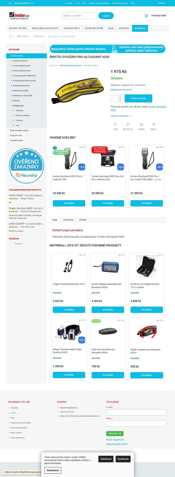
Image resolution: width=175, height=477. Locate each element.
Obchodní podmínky (120, 3)
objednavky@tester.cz (69, 408)
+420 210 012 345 (67, 412)
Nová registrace (115, 439)
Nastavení (53, 470)
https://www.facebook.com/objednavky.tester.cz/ (80, 416)
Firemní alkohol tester (22, 71)
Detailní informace (119, 116)
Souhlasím (123, 459)
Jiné (17, 125)
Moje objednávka (18, 438)
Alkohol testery (16, 56)
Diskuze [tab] (83, 220)
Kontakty (68, 3)
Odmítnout (105, 459)
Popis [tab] (54, 220)
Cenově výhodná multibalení (24, 76)
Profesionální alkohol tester (24, 81)
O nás (77, 3)
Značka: (91, 65)
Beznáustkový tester (21, 86)
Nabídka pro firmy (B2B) (22, 96)
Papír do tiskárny (23, 115)
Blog (84, 3)
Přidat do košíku (138, 98)
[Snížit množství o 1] (120, 100)
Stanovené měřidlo (20, 91)
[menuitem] (17, 28)
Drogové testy (16, 135)
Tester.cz (18, 244)
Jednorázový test (20, 61)
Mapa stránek (16, 433)
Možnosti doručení (121, 89)
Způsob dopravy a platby (99, 3)
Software (19, 110)
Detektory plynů (16, 140)
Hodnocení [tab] (68, 220)
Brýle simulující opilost (19, 130)
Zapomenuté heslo (117, 444)
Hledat (106, 16)
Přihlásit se (114, 433)
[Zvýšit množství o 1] (120, 96)
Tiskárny (19, 120)
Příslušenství (18, 105)
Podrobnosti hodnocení (70, 65)
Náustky (16, 101)
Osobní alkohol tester (22, 66)
